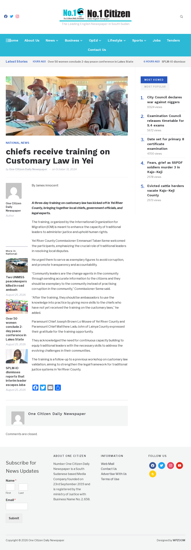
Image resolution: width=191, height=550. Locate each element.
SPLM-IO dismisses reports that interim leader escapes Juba (16, 376)
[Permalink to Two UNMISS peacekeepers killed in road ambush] (17, 265)
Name (11, 480)
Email (11, 500)
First (8, 492)
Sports (137, 40)
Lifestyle (115, 40)
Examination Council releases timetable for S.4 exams (165, 120)
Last (21, 492)
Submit (14, 518)
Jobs (157, 40)
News (50, 40)
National (13, 142)
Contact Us (97, 50)
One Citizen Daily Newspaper (28, 169)
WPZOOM (179, 540)
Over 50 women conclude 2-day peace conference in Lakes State (82, 61)
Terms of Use (110, 479)
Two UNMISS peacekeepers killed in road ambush (16, 283)
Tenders (173, 40)
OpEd (93, 40)
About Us (31, 40)
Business (72, 40)
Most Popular (155, 86)
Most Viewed (154, 79)
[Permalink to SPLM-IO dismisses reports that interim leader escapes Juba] (17, 356)
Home (13, 40)
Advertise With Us (114, 474)
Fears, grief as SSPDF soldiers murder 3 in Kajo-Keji (165, 167)
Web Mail (107, 464)
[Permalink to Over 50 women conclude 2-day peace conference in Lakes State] (17, 306)
